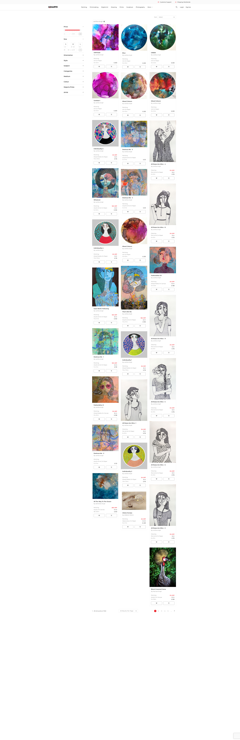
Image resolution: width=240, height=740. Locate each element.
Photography (140, 7)
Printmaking (94, 7)
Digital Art (104, 7)
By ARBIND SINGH (128, 515)
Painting (84, 7)
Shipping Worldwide (182, 2)
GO (80, 34)
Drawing (114, 7)
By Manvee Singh (156, 591)
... (171, 611)
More (150, 7)
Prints (122, 7)
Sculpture (129, 7)
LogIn (182, 7)
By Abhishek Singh (99, 503)
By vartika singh (99, 54)
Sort (155, 17)
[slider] (65, 30)
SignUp (188, 7)
